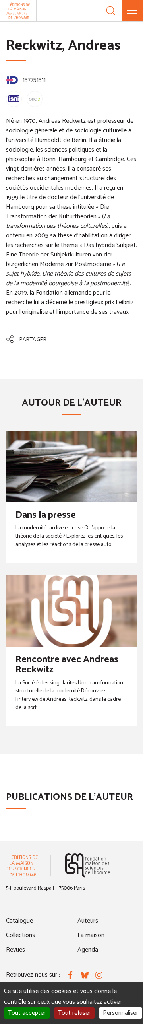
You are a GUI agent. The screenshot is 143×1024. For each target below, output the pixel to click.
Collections (20, 935)
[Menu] (132, 10)
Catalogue (19, 920)
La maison (90, 935)
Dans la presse (45, 515)
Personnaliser (120, 1013)
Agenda (87, 949)
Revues (15, 949)
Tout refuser (74, 1013)
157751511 (33, 79)
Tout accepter (27, 1013)
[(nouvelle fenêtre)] (87, 865)
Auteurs (87, 920)
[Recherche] (111, 10)
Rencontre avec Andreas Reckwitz (66, 665)
